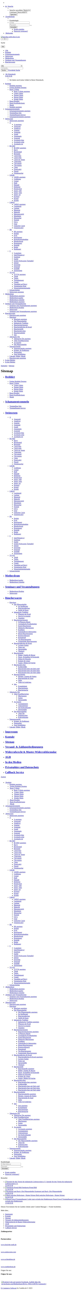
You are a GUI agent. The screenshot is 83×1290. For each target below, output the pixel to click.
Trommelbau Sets (15, 113)
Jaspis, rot (17, 195)
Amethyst (17, 128)
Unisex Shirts (18, 93)
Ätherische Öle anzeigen (22, 339)
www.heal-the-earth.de (8, 1245)
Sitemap (9, 741)
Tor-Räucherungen (24, 639)
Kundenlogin (10, 17)
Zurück (3, 777)
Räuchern (13, 317)
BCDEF (12, 146)
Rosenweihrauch (24, 636)
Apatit (16, 134)
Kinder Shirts (18, 99)
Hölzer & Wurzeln (24, 659)
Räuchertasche (23, 690)
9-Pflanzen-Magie (24, 622)
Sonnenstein (18, 270)
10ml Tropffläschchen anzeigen (29, 1119)
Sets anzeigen (22, 1106)
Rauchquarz (18, 237)
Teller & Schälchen (24, 682)
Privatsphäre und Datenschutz (22, 767)
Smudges (21, 618)
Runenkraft (22, 637)
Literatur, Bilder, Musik (17, 356)
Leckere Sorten (23, 645)
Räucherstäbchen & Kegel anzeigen (30, 1057)
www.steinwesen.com (8, 1252)
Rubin (16, 247)
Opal (15, 224)
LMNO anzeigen (20, 204)
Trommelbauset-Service (18, 115)
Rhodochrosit (18, 241)
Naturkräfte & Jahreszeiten (27, 632)
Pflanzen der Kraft (24, 614)
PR (11, 230)
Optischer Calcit (19, 226)
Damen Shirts (18, 95)
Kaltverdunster (23, 717)
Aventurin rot (18, 144)
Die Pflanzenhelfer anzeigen (27, 1012)
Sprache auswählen (16, 10)
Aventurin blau (19, 140)
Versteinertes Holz (20, 286)
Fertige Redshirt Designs (18, 87)
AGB (8, 757)
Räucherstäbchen (24, 608)
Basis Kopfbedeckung (17, 103)
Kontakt (9, 736)
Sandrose (17, 257)
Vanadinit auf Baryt (20, 284)
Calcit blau (17, 156)
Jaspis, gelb (18, 191)
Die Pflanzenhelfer (20, 321)
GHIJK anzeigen (19, 177)
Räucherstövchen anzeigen (27, 1082)
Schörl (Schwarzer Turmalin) (24, 261)
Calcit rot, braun (19, 160)
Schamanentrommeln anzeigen (20, 111)
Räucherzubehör (19, 333)
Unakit (16, 282)
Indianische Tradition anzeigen (28, 1022)
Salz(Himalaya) (19, 255)
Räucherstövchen (20, 331)
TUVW (12, 272)
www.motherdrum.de (8, 1267)
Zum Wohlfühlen (20, 354)
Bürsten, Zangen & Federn (27, 676)
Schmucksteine (15, 290)
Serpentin (17, 265)
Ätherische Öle (15, 337)
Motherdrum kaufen (16, 298)
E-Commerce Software (9, 1288)
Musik (12, 105)
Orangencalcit (18, 228)
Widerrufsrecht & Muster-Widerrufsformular (31, 752)
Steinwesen (9, 56)
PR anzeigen (18, 232)
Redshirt (8, 52)
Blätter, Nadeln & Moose (26, 655)
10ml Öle (21, 713)
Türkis (16, 278)
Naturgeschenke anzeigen (22, 348)
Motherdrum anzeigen (17, 296)
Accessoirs (17, 343)
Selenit (16, 263)
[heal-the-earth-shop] (10, 37)
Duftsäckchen (23, 715)
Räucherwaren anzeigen (18, 315)
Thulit (16, 276)
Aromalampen (23, 704)
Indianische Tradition (21, 323)
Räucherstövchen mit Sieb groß (29, 669)
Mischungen (22, 696)
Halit (15, 183)
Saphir (16, 259)
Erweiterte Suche (14, 70)
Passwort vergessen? (21, 31)
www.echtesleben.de (8, 1259)
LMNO (12, 202)
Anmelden (5, 1168)
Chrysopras (18, 165)
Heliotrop (17, 187)
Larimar (16, 208)
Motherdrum (9, 58)
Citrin (16, 167)
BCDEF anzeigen (20, 148)
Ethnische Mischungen (26, 628)
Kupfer (16, 200)
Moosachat (17, 218)
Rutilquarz (17, 249)
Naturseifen (18, 352)
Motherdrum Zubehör (17, 300)
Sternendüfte (22, 649)
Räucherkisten (23, 688)
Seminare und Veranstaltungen (15, 60)
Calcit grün (17, 158)
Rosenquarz (18, 243)
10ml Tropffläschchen (21, 341)
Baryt (16, 150)
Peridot (16, 233)
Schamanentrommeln (12, 54)
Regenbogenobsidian (21, 239)
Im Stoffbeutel (23, 606)
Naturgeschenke (15, 346)
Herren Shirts (18, 97)
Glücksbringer (23, 706)
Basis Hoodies (14, 101)
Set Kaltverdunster (24, 708)
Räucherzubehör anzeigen (27, 1094)
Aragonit (17, 138)
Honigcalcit (18, 189)
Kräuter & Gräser (24, 661)
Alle (6, 50)
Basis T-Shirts (14, 89)
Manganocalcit (19, 214)
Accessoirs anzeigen (25, 1129)
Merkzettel (9, 33)
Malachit (17, 212)
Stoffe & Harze (23, 610)
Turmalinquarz (19, 280)
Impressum (11, 731)
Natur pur (21, 647)
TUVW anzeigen (20, 274)
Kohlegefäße (22, 667)
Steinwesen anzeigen (17, 121)
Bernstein (17, 154)
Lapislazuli (17, 206)
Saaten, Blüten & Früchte (26, 663)
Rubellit (16, 245)
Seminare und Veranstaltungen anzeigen (23, 306)
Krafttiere (21, 630)
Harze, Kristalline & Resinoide (28, 657)
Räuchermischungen (21, 325)
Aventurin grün (19, 142)
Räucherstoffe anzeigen (26, 1069)
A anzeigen (18, 124)
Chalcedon (17, 161)
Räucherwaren (10, 62)
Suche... (4, 70)
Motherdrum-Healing (17, 307)
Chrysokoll (17, 163)
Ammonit (17, 132)
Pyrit (15, 235)
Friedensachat (18, 173)
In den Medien (10, 360)
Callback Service (14, 772)
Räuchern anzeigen (20, 319)
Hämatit (16, 185)
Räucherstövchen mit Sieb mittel (29, 672)
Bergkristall (18, 152)
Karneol (16, 196)
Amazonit (17, 126)
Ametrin (16, 130)
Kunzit (16, 198)
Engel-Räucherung (24, 626)
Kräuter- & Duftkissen (21, 350)
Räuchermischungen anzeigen (28, 1032)
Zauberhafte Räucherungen (27, 641)
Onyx (16, 222)
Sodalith (16, 269)
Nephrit (16, 220)
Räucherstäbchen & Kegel (23, 327)
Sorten (20, 698)
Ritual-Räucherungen (25, 634)
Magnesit (17, 210)
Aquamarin (18, 136)
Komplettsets (22, 686)
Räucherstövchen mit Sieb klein (29, 671)
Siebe (20, 680)
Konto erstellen (19, 29)
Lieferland (13, 12)
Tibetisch (21, 651)
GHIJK (12, 175)
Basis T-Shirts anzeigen (22, 91)
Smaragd (17, 267)
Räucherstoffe (18, 329)
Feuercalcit (17, 169)
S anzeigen (17, 253)
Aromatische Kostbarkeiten (27, 624)
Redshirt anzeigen (16, 86)
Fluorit (16, 171)
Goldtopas (17, 179)
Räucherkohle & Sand (25, 678)
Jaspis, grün (18, 193)
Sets (15, 335)
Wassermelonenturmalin (22, 288)
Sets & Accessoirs (24, 616)
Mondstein (17, 216)
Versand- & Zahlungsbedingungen (24, 746)
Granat (16, 181)
